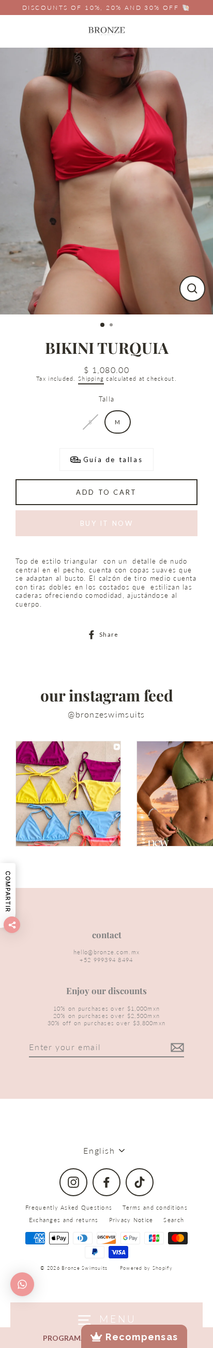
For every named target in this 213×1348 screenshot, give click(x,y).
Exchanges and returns (64, 1219)
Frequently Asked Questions (68, 1207)
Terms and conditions (155, 1207)
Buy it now (106, 523)
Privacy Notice (131, 1219)
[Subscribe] (176, 1048)
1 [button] (102, 325)
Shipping (91, 378)
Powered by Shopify (146, 1268)
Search (173, 1219)
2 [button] (112, 325)
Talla (106, 399)
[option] (106, 181)
